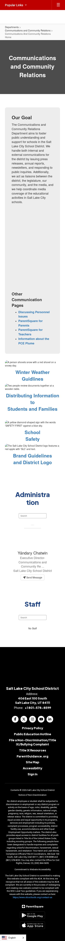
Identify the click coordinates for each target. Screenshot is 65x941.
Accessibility (32, 768)
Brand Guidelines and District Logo (32, 459)
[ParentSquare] (32, 906)
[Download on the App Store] (32, 925)
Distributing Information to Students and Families (32, 402)
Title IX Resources (32, 750)
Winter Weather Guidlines (33, 375)
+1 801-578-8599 (38, 708)
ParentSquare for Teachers (30, 332)
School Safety (32, 435)
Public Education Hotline (32, 734)
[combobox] (13, 937)
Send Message (34, 577)
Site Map (32, 762)
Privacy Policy (32, 728)
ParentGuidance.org (32, 756)
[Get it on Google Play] (32, 915)
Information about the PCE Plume (33, 341)
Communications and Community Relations (27, 30)
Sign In (33, 774)
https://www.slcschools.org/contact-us (32, 897)
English (12, 937)
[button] (16, 5)
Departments (12, 27)
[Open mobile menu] (58, 5)
